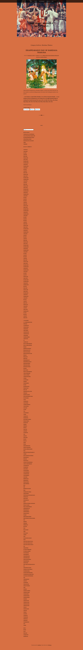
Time (24, 577)
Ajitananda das (25, 328)
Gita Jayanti (25, 407)
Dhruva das (25, 389)
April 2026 (25, 154)
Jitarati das (25, 435)
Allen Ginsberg (25, 330)
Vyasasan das (25, 615)
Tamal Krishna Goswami (27, 567)
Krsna (24, 450)
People (24, 501)
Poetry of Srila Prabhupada (27, 506)
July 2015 (24, 312)
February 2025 (25, 174)
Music (24, 490)
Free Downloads (26, 397)
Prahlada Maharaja (26, 511)
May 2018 (25, 286)
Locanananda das (26, 465)
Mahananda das (25, 480)
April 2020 (25, 258)
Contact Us (48, 1)
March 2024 (25, 184)
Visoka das (25, 610)
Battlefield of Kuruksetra (27, 348)
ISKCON (24, 427)
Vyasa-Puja (25, 613)
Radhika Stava (25, 524)
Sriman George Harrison (27, 559)
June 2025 (25, 169)
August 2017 (25, 297)
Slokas (24, 539)
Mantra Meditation (26, 483)
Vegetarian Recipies (26, 597)
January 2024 (25, 187)
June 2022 (25, 218)
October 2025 (25, 164)
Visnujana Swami (26, 608)
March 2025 (25, 172)
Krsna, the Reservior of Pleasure (28, 455)
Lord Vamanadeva (26, 475)
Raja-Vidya (25, 526)
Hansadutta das (25, 417)
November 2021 (25, 228)
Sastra (24, 536)
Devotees (24, 384)
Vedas (24, 587)
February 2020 (25, 261)
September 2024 (25, 179)
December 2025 (25, 161)
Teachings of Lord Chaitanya (27, 569)
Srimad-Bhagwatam (26, 557)
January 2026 (25, 159)
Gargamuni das (25, 401)
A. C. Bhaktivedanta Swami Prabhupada (48, 55)
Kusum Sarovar (25, 460)
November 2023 (25, 190)
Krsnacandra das (26, 457)
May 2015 (25, 314)
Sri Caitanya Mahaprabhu (27, 549)
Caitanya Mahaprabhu (26, 373)
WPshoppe (49, 645)
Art (23, 340)
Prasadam (24, 514)
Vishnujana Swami (26, 603)
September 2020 (25, 250)
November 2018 (25, 281)
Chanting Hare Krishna (27, 376)
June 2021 (25, 235)
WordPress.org (25, 636)
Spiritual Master (25, 547)
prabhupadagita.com (26, 508)
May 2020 (25, 256)
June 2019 (25, 274)
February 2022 (25, 225)
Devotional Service (26, 386)
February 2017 (25, 304)
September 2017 (25, 296)
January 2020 (25, 263)
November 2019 (25, 266)
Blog (52, 1)
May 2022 (25, 220)
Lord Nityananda (26, 470)
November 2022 (25, 210)
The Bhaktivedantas (26, 570)
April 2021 (25, 238)
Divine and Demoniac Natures (28, 396)
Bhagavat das (25, 356)
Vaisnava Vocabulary (26, 585)
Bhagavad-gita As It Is (26, 350)
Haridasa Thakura (43, 57)
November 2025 (25, 162)
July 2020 (24, 253)
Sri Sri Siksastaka (26, 552)
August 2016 (25, 306)
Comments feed (25, 634)
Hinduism (24, 424)
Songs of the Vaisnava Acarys (28, 542)
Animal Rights (25, 335)
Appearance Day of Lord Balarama (28, 134)
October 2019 (25, 268)
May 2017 (25, 299)
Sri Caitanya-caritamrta (26, 551)
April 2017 (25, 301)
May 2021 (25, 236)
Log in (24, 631)
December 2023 (25, 189)
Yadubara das (25, 618)
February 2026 (25, 157)
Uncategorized (25, 582)
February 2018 (25, 289)
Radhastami (25, 523)
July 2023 (24, 197)
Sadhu (24, 531)
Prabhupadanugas (26, 509)
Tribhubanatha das (26, 579)
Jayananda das (25, 432)
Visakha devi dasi (26, 600)
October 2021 (25, 230)
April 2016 (25, 307)
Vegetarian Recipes (26, 595)
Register (24, 629)
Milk (24, 486)
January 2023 (25, 207)
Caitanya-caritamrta (26, 374)
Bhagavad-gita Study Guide (27, 353)
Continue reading (27, 107)
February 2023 (25, 205)
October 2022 (25, 212)
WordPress (39, 645)
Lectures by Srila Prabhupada (27, 462)
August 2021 (25, 233)
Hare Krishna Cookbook (27, 419)
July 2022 (24, 217)
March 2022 (25, 223)
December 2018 (25, 279)
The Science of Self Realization (28, 575)
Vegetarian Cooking (26, 592)
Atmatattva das (25, 341)
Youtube (24, 625)
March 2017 (25, 302)
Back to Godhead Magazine (27, 343)
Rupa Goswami (25, 529)
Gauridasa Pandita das (26, 404)
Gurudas (24, 414)
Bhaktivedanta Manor (26, 363)
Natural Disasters (26, 493)
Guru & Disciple (26, 412)
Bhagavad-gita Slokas (26, 351)
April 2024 (25, 182)
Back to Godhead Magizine (27, 345)
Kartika (24, 442)
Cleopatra (24, 378)
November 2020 (25, 246)
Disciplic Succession (26, 394)
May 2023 (25, 200)
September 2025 (25, 166)
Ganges (24, 399)
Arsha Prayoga (25, 338)
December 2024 (25, 177)
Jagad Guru (25, 429)
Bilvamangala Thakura (26, 366)
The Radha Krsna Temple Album (28, 574)
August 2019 (25, 271)
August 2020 (25, 251)
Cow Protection (25, 379)
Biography (25, 368)
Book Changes (25, 369)
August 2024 (25, 180)
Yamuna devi (25, 620)
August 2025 (25, 167)
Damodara (25, 381)
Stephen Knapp (25, 562)
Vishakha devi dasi (26, 602)
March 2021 (25, 240)
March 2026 (25, 156)
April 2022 (25, 222)
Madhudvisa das (25, 478)
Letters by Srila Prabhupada (27, 463)
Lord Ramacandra (26, 473)
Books (31, 1)
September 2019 (25, 269)
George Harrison (26, 406)
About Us (35, 1)
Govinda (24, 409)
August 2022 (25, 215)
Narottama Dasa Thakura (27, 491)
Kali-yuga (25, 440)
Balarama (24, 346)
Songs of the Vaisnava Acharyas (28, 544)
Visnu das (24, 607)
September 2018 (25, 284)
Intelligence (25, 425)
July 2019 (24, 273)
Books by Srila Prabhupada (27, 371)
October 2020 (25, 248)
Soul (24, 546)
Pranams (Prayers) (26, 513)
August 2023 (25, 195)
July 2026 (24, 152)
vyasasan (37, 55)
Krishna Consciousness (27, 447)
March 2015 (25, 317)
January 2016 (25, 309)
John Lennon (25, 437)
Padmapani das (25, 496)
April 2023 (25, 202)
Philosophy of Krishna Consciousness (29, 503)
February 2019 (25, 276)
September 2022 (25, 213)
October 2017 (25, 294)
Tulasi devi (25, 580)
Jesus (24, 434)
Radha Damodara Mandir (27, 516)
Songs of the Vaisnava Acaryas (28, 541)
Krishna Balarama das (26, 445)
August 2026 (25, 151)
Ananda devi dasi (26, 333)
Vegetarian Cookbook (26, 590)
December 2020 (25, 245)
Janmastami (25, 430)
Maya (24, 485)
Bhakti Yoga (25, 358)
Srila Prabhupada (41, 1)
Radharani (25, 521)
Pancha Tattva (25, 498)
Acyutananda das (26, 325)
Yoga (24, 623)
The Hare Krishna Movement (27, 572)
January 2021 (25, 243)
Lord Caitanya (25, 468)
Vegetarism (25, 598)
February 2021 (25, 241)
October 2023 (25, 192)
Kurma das (25, 458)
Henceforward (25, 422)
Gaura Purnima (25, 402)
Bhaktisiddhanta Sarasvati (27, 361)
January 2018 (25, 291)
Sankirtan (24, 534)
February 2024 (25, 185)
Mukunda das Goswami (27, 488)
